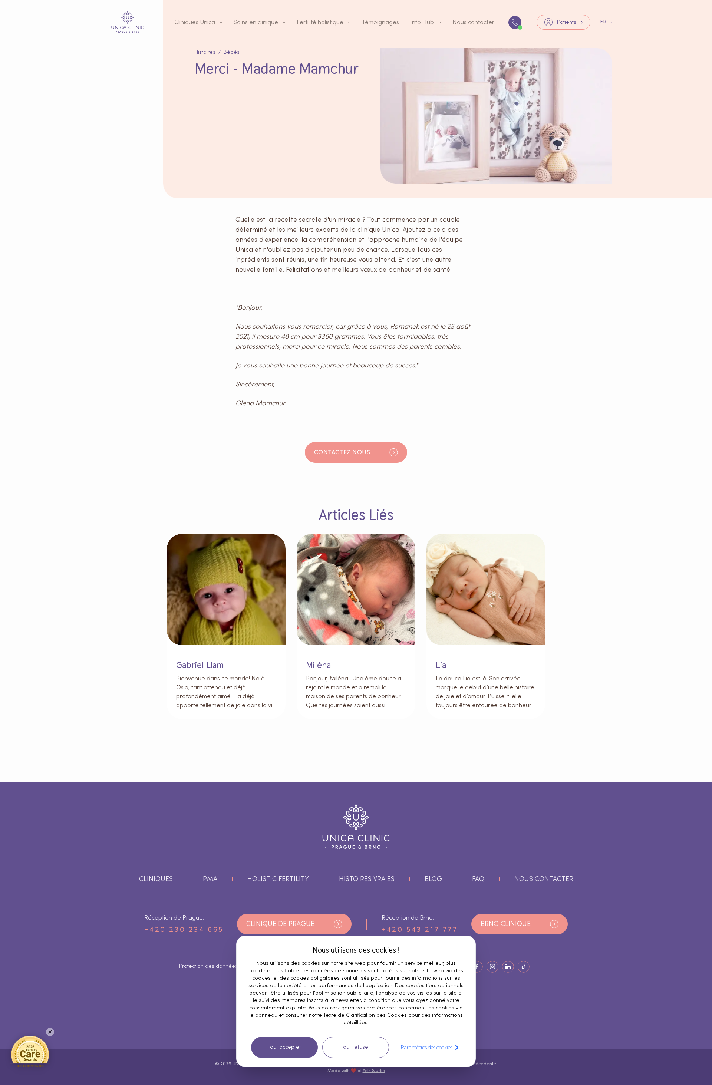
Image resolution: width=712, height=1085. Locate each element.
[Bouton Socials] (477, 967)
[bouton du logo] (127, 22)
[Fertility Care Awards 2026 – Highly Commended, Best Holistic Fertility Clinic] (30, 1052)
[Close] (50, 1032)
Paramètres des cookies (426, 1047)
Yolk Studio (374, 1070)
